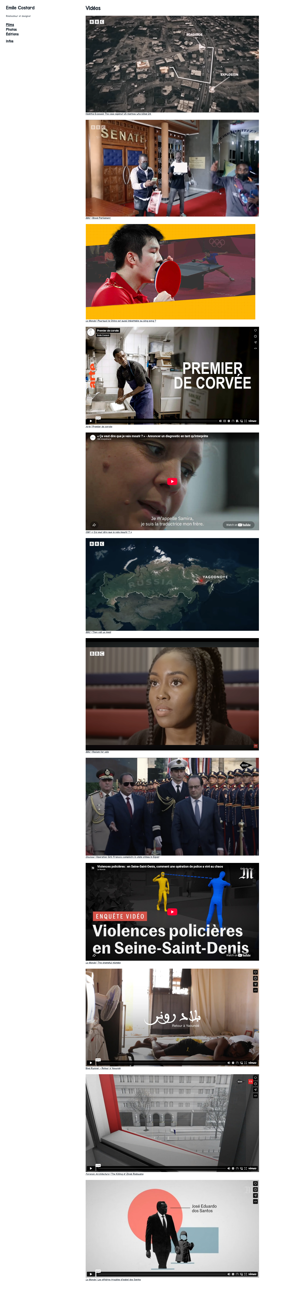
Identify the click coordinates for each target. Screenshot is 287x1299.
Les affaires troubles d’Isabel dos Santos (113, 1279)
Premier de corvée (99, 426)
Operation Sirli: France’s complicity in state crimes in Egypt (122, 857)
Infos (9, 41)
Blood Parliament (98, 218)
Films (10, 25)
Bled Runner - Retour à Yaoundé (103, 1068)
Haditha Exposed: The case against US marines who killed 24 (119, 113)
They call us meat (98, 632)
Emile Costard (20, 7)
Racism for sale (97, 751)
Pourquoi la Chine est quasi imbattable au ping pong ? (121, 320)
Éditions (12, 34)
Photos (11, 29)
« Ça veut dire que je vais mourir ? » (109, 532)
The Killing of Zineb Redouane (115, 1174)
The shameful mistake (103, 962)
